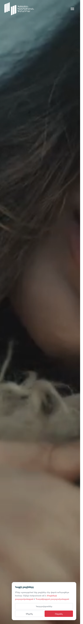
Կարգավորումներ (44, 606)
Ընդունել (59, 613)
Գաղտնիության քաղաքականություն (52, 598)
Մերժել (29, 613)
